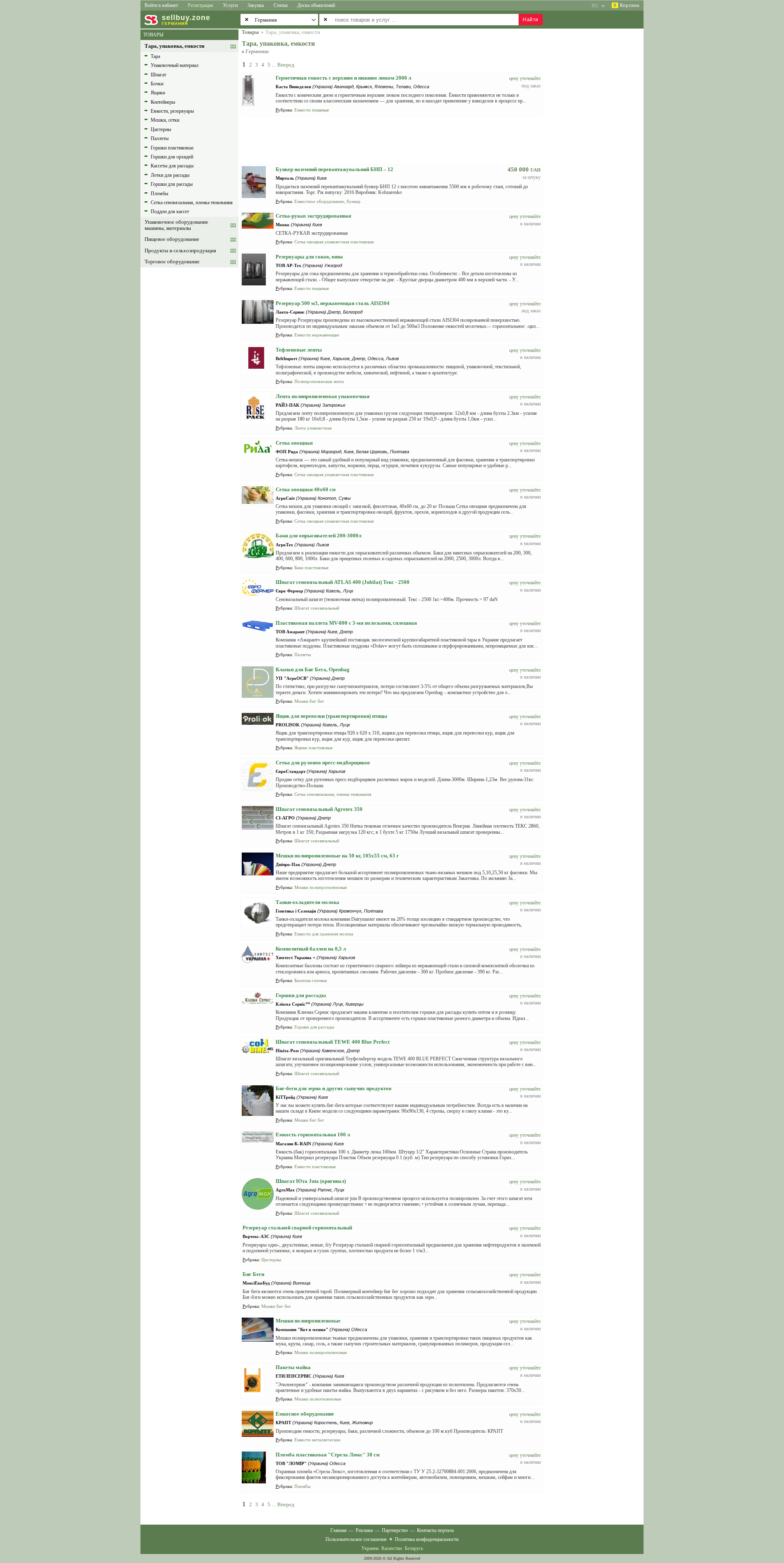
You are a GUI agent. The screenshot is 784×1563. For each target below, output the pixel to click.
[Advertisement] (598, 151)
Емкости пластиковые (315, 1166)
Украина (370, 1548)
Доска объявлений (316, 5)
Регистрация (200, 5)
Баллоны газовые (310, 980)
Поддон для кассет (170, 211)
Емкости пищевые (311, 109)
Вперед (285, 65)
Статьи (280, 5)
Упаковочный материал (174, 65)
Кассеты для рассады (172, 166)
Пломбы (159, 193)
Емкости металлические (317, 1439)
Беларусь (414, 1548)
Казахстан (391, 1548)
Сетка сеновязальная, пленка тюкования (192, 202)
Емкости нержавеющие (316, 334)
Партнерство (395, 1530)
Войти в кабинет (161, 5)
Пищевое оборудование (172, 239)
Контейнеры (163, 102)
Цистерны (161, 129)
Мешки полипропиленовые (320, 887)
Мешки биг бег (309, 701)
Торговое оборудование (172, 262)
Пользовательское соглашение (356, 1539)
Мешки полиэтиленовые (317, 1398)
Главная (338, 1530)
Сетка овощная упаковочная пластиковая (334, 241)
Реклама (364, 1530)
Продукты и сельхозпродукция (180, 251)
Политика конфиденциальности (427, 1539)
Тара (155, 56)
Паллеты (160, 138)
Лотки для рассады (170, 175)
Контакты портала (435, 1530)
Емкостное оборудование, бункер (327, 201)
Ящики (158, 93)
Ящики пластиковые (313, 747)
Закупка (255, 5)
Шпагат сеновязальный (316, 608)
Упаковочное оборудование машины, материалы (176, 225)
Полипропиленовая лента (319, 381)
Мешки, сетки (165, 120)
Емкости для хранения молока (323, 933)
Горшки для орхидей (172, 157)
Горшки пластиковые (172, 148)
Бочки (157, 84)
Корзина (626, 5)
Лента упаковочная (313, 427)
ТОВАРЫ (153, 35)
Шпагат (158, 75)
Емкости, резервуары (172, 111)
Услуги (230, 5)
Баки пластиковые (311, 567)
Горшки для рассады (172, 184)
